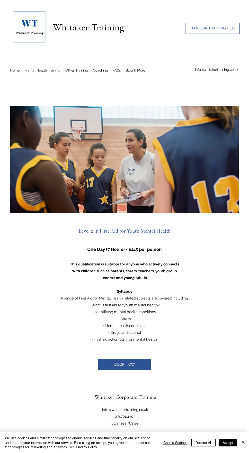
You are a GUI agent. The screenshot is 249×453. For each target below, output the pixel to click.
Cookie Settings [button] (175, 442)
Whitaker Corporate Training (125, 397)
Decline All (204, 442)
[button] (135, 70)
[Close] (243, 442)
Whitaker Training (88, 27)
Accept (228, 442)
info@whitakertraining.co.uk (216, 70)
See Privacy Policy (83, 446)
